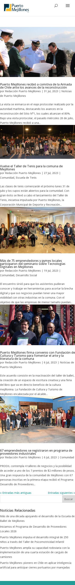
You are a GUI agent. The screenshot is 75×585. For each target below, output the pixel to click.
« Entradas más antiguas (15, 493)
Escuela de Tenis (26, 177)
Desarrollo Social (26, 275)
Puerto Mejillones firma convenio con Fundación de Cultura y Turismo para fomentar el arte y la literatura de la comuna (37, 355)
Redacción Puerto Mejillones (23, 91)
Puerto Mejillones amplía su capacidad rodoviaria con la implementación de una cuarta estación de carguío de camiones (35, 552)
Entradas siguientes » (61, 493)
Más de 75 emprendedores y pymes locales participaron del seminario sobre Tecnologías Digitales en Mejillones (32, 264)
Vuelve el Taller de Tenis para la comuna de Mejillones (31, 167)
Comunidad (7, 177)
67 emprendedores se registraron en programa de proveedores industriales (36, 452)
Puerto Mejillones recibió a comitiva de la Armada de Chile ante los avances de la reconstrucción (36, 86)
